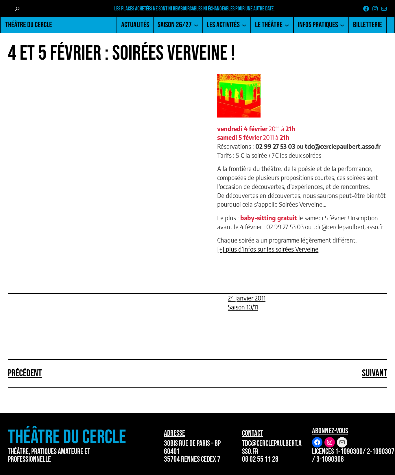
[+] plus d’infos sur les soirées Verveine (267, 249)
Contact (252, 433)
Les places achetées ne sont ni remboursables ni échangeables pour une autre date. (194, 8)
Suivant (374, 373)
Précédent (25, 373)
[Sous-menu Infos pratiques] (342, 25)
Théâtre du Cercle (28, 25)
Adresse (174, 433)
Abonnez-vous (330, 431)
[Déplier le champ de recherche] (17, 8)
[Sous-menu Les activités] (244, 25)
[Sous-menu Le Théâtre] (287, 25)
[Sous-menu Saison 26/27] (196, 25)
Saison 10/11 (243, 307)
